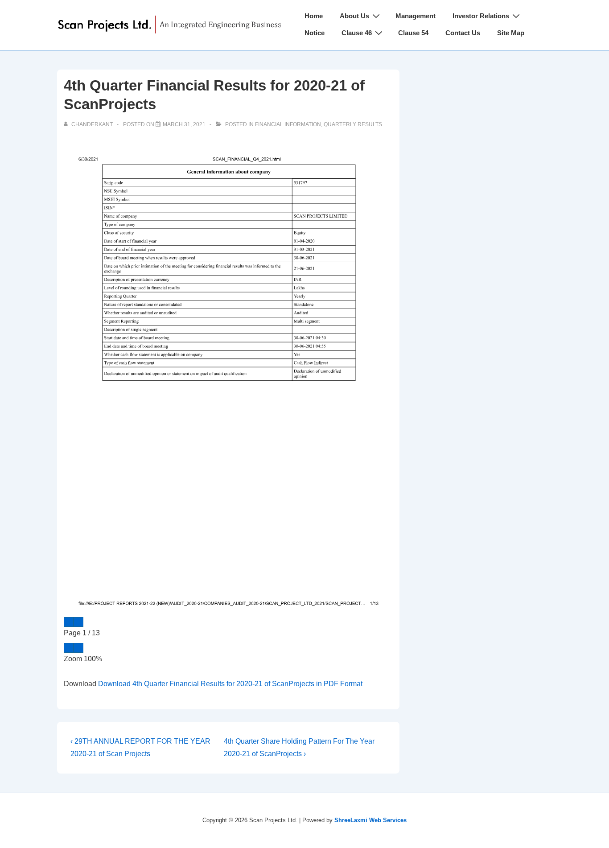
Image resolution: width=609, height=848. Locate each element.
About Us (354, 16)
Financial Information (288, 124)
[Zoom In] (78, 648)
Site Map (510, 33)
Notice (314, 33)
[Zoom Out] (69, 648)
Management (415, 16)
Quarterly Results (353, 124)
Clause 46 (357, 33)
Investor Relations (481, 16)
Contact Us (462, 33)
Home (313, 16)
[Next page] (78, 622)
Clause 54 (413, 33)
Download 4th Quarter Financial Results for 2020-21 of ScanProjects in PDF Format (230, 683)
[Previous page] (69, 622)
